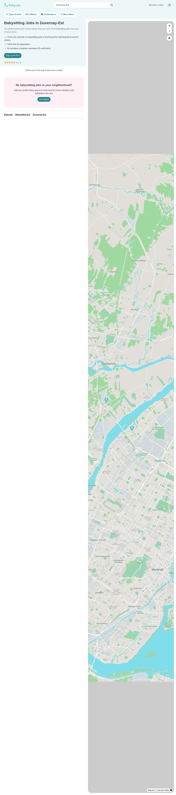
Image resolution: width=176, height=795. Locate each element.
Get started (44, 99)
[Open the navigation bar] (169, 5)
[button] (132, 428)
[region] (131, 407)
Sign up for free (13, 55)
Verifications (49, 14)
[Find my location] (169, 38)
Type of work (14, 14)
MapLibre (151, 790)
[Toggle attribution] (171, 790)
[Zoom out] (169, 31)
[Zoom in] (169, 25)
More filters (68, 14)
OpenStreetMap (163, 790)
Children (32, 14)
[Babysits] (12, 5)
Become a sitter (156, 5)
